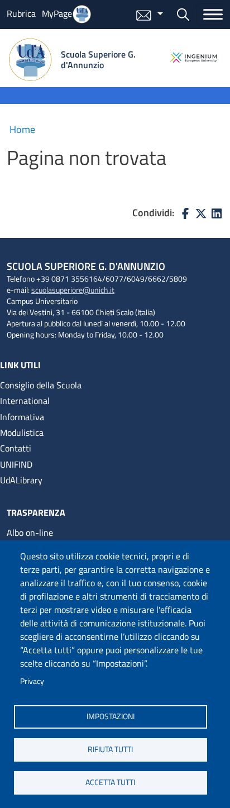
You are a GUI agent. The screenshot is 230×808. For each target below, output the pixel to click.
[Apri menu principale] (209, 14)
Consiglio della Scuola (41, 385)
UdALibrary (21, 480)
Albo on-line (30, 532)
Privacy (32, 681)
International (25, 400)
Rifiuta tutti (110, 749)
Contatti (15, 448)
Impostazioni (111, 716)
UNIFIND (16, 464)
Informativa (22, 417)
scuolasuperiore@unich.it (72, 290)
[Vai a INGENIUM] (193, 57)
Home (22, 129)
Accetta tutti (110, 782)
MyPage (57, 13)
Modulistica (22, 432)
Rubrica (21, 13)
